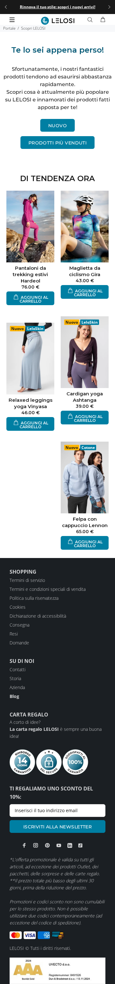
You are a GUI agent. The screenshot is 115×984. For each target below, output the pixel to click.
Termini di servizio (27, 580)
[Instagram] (36, 845)
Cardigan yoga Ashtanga (84, 397)
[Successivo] (109, 7)
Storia (15, 678)
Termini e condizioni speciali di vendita (48, 589)
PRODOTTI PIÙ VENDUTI (57, 143)
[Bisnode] (57, 970)
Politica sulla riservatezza (34, 598)
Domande (19, 643)
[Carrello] (103, 20)
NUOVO (57, 126)
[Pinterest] (47, 845)
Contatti (18, 669)
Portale (9, 28)
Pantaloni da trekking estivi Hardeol (30, 274)
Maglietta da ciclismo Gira (84, 271)
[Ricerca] (91, 20)
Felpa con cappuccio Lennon (85, 522)
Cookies (18, 607)
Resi (14, 634)
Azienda (17, 687)
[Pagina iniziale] (57, 21)
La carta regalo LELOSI (34, 729)
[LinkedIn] (69, 845)
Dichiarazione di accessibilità (38, 616)
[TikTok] (80, 845)
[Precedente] (6, 7)
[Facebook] (24, 845)
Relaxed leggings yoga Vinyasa (30, 403)
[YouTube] (59, 845)
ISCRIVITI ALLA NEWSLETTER (57, 827)
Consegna (19, 625)
